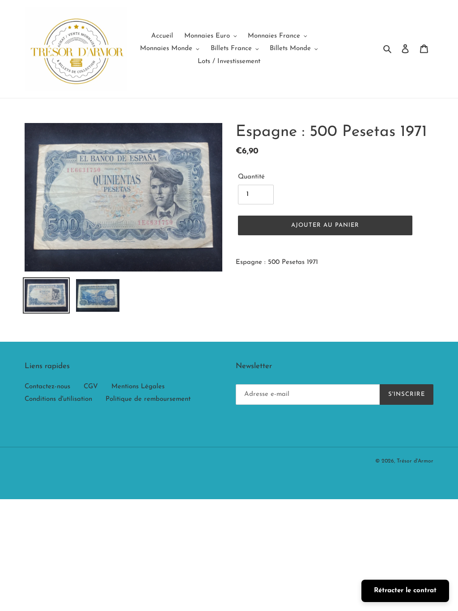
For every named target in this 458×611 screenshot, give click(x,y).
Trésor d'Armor (415, 461)
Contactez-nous (47, 386)
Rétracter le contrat (405, 590)
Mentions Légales (138, 386)
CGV (91, 386)
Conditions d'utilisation (58, 399)
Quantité (251, 177)
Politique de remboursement (148, 399)
